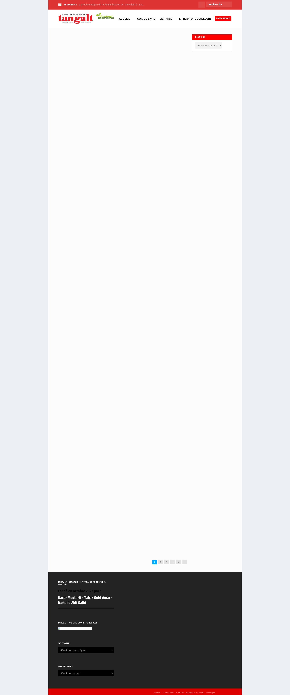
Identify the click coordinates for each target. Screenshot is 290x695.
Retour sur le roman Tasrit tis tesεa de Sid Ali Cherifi (101, 272)
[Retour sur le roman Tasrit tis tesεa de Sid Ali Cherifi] (107, 265)
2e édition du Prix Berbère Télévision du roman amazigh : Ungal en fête (116, 458)
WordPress (98, 692)
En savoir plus (68, 140)
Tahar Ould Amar (74, 128)
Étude (98, 277)
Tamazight (223, 18)
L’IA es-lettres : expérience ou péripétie (91, 532)
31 (178, 562)
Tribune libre (106, 429)
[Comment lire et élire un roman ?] (99, 416)
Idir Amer (71, 360)
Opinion (104, 128)
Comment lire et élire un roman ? (86, 424)
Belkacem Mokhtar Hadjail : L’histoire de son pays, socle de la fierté (113, 389)
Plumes (111, 243)
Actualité (96, 128)
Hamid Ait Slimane (75, 243)
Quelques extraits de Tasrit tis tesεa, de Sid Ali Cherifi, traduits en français (119, 306)
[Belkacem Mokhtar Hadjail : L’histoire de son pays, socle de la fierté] (113, 382)
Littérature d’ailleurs (195, 19)
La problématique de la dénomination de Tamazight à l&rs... (111, 4)
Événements (105, 464)
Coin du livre (146, 19)
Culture (98, 429)
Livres (96, 395)
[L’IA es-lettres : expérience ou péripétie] (96, 525)
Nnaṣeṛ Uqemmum (75, 538)
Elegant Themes (74, 692)
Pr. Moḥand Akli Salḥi (76, 277)
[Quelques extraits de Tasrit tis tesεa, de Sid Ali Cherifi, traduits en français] (119, 299)
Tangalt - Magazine (75, 464)
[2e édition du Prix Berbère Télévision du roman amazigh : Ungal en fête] (116, 451)
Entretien (98, 243)
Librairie (166, 19)
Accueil (124, 19)
